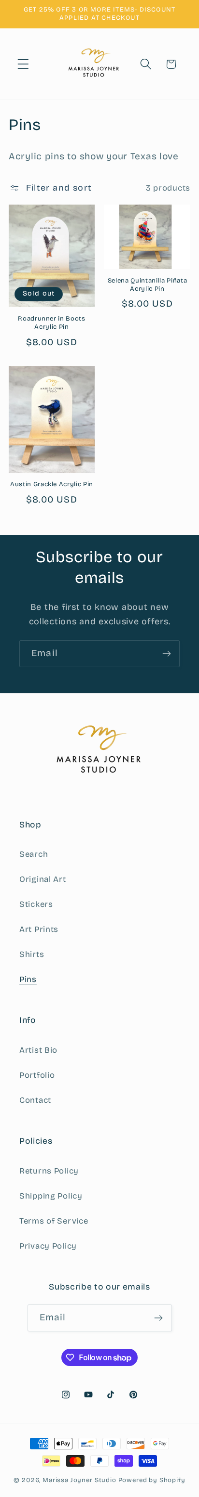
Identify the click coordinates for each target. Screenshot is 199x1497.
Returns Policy (49, 1171)
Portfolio (37, 1075)
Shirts (31, 954)
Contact (35, 1100)
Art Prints (38, 929)
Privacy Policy (48, 1246)
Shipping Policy (51, 1196)
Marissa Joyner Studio (79, 1480)
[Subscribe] (166, 653)
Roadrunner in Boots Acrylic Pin (51, 323)
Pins (28, 979)
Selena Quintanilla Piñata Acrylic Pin (147, 285)
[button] (23, 64)
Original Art (42, 879)
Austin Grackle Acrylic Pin (51, 484)
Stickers (36, 904)
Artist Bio (38, 1050)
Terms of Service (53, 1221)
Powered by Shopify (151, 1480)
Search (33, 854)
